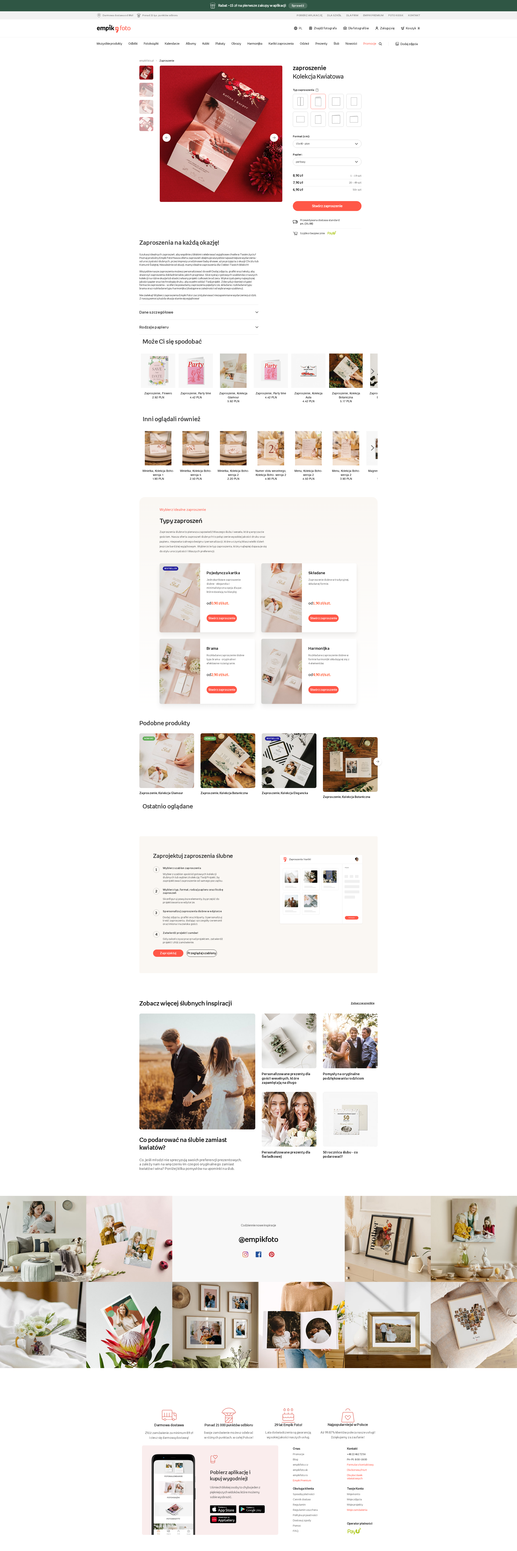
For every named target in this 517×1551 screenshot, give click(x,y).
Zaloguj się (387, 28)
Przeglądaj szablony (201, 953)
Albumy (191, 43)
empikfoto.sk (300, 1469)
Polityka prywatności (305, 1515)
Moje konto (353, 1494)
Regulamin (299, 1504)
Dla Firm (352, 15)
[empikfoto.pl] (121, 29)
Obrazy (236, 43)
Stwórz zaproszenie (221, 618)
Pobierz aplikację (309, 15)
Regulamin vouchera (305, 1509)
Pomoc (297, 1525)
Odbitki (133, 43)
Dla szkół (334, 15)
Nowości (351, 43)
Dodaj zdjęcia (409, 43)
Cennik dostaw (302, 1499)
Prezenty (321, 43)
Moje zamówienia (357, 1509)
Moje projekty (355, 1504)
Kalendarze (172, 43)
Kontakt (414, 15)
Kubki (205, 43)
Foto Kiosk (395, 15)
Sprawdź (298, 5)
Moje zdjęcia (354, 1499)
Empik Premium (373, 15)
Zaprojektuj (168, 953)
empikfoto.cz (300, 1464)
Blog (295, 1459)
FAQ (295, 1530)
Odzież (304, 43)
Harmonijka (254, 43)
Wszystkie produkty (109, 43)
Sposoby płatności (303, 1494)
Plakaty (220, 43)
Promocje (369, 43)
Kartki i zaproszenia (281, 43)
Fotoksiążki (151, 43)
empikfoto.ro (300, 1475)
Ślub (336, 43)
